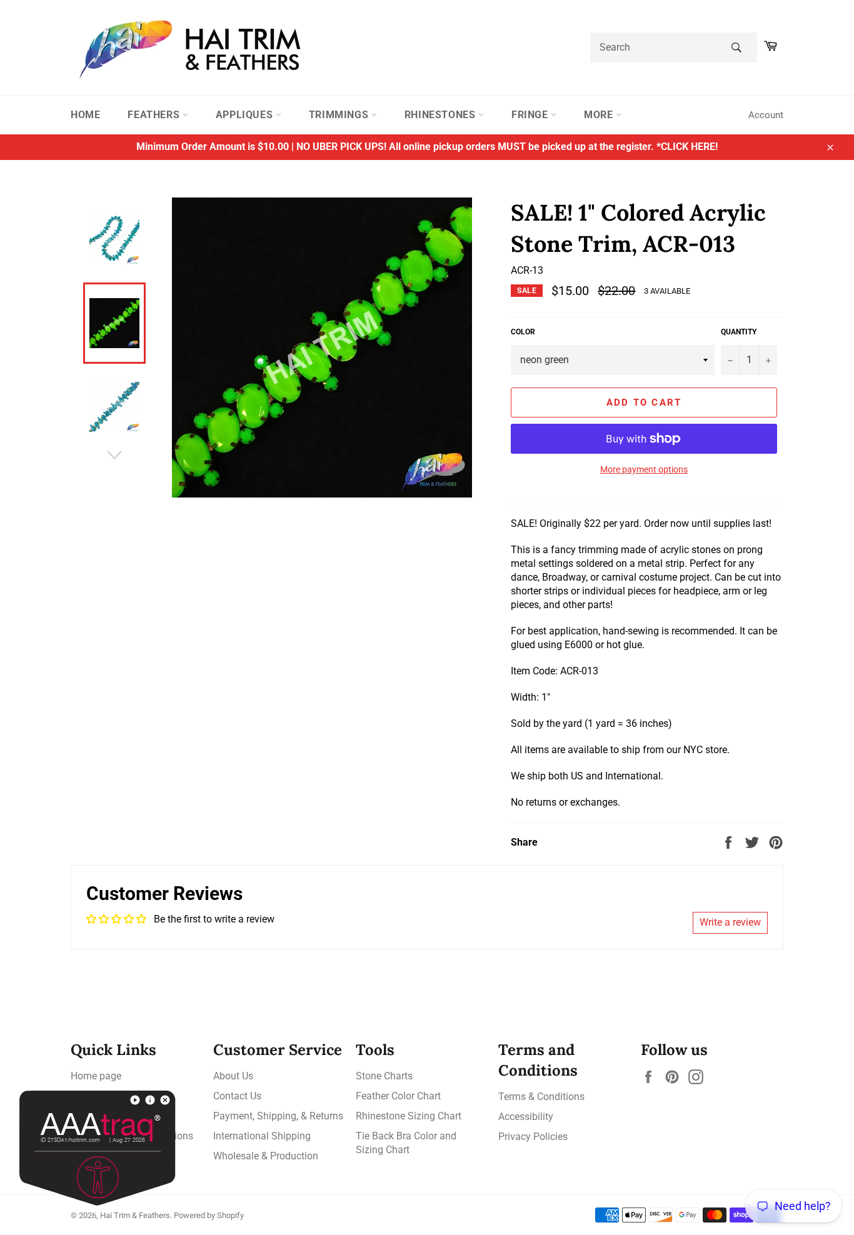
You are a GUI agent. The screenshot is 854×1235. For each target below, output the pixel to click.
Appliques (246, 115)
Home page (96, 1076)
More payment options (644, 469)
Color (523, 332)
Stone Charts (384, 1076)
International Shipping (262, 1136)
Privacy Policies (533, 1136)
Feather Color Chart (398, 1096)
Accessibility (525, 1116)
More (600, 115)
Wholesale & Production (265, 1156)
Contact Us (237, 1096)
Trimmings (340, 115)
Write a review (730, 922)
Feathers (155, 115)
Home (85, 115)
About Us (233, 1076)
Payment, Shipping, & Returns (278, 1116)
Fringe (531, 115)
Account (765, 115)
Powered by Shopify (209, 1215)
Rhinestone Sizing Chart (408, 1116)
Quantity (738, 332)
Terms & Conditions (541, 1096)
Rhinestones (441, 115)
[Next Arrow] (114, 455)
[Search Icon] (736, 47)
